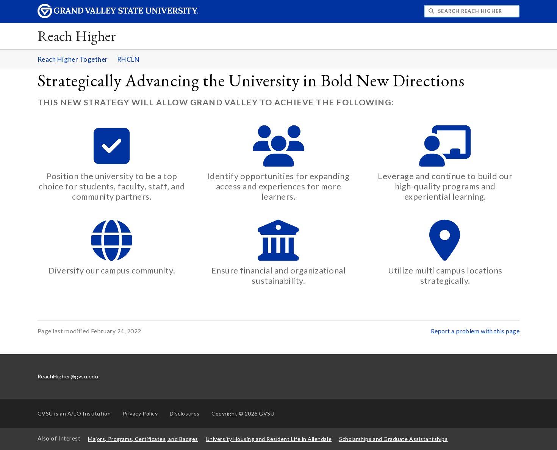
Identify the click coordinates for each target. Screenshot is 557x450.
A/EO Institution (74, 413)
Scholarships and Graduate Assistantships (393, 439)
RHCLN (128, 59)
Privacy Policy (140, 413)
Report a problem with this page (475, 331)
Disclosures (185, 413)
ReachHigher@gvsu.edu (68, 376)
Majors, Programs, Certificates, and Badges (143, 439)
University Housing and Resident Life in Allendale (269, 439)
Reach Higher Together (73, 59)
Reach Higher (77, 36)
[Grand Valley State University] (118, 16)
